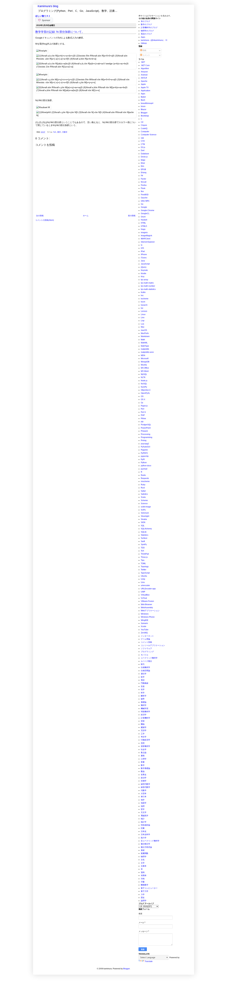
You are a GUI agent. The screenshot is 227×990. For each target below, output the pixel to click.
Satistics (144, 494)
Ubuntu (144, 576)
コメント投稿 (146, 642)
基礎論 (143, 702)
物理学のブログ (147, 31)
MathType (145, 346)
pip (142, 421)
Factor (143, 179)
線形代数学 (145, 787)
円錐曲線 (144, 683)
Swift (143, 541)
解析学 (143, 696)
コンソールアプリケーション (153, 645)
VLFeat (144, 598)
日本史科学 (145, 834)
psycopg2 (145, 444)
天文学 (143, 812)
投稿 (144, 50)
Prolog (143, 440)
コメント (146, 55)
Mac (142, 327)
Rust (143, 488)
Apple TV (145, 87)
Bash (143, 100)
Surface (144, 538)
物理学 (143, 857)
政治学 (143, 778)
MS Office (145, 368)
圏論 (143, 724)
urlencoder (145, 585)
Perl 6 (143, 412)
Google (144, 207)
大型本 (143, 793)
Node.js (144, 381)
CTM (143, 144)
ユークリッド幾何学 (149, 658)
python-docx (146, 466)
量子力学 (144, 891)
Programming (146, 437)
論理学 (143, 901)
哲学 (143, 809)
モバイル (144, 655)
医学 (143, 677)
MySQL (144, 374)
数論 (143, 771)
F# (142, 176)
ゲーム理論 (145, 639)
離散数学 (144, 885)
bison (143, 106)
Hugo (143, 229)
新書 (143, 762)
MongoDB (145, 362)
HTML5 (144, 226)
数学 (59, 132)
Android (144, 75)
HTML (143, 223)
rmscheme (145, 481)
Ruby (143, 485)
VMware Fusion (147, 601)
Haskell (144, 220)
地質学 (143, 803)
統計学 (143, 822)
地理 (143, 806)
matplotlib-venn (147, 352)
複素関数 (144, 853)
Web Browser (146, 604)
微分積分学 (145, 844)
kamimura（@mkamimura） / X (154, 40)
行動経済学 (145, 740)
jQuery (143, 267)
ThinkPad (145, 554)
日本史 (143, 831)
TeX (55, 132)
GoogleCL (145, 213)
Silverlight (145, 516)
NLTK (143, 377)
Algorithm (145, 68)
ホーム (85, 216)
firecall (143, 182)
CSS (143, 141)
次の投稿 (40, 216)
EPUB (143, 169)
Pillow (143, 418)
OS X (143, 399)
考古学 (143, 737)
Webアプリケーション (150, 611)
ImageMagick (146, 236)
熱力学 (143, 838)
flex (142, 191)
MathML (144, 343)
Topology (145, 566)
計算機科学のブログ (149, 27)
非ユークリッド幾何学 (150, 841)
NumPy (144, 387)
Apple (143, 84)
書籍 (143, 756)
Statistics (144, 535)
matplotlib (145, 349)
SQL (143, 526)
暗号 (143, 664)
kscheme (144, 299)
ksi (142, 308)
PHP (143, 415)
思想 (143, 743)
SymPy (144, 544)
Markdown (145, 336)
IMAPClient (145, 239)
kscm (143, 302)
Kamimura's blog (48, 6)
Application (145, 91)
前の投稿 (131, 216)
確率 (143, 699)
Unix (143, 582)
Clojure (144, 125)
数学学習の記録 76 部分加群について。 (59, 31)
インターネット (147, 636)
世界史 (143, 775)
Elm (142, 166)
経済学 (143, 715)
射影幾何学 (145, 746)
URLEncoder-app (148, 589)
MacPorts (145, 333)
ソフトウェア (146, 648)
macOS (144, 330)
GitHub (144, 43)
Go (142, 204)
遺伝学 (143, 674)
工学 (143, 734)
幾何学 (143, 705)
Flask (143, 188)
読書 (143, 828)
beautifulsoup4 (147, 103)
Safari (143, 491)
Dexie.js (144, 157)
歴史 (143, 897)
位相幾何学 (145, 667)
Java (143, 261)
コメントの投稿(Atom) (44, 220)
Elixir (143, 163)
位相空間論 (145, 671)
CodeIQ (144, 128)
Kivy (142, 276)
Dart (142, 150)
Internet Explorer (148, 242)
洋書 (143, 882)
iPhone (144, 254)
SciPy (143, 510)
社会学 (143, 749)
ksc (142, 295)
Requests (145, 478)
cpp (142, 138)
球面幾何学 (145, 711)
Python (144, 462)
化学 (143, 689)
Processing (145, 434)
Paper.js (144, 406)
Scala (143, 497)
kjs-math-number (148, 286)
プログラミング (147, 652)
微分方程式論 (146, 847)
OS (142, 396)
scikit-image (146, 507)
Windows (145, 614)
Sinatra (144, 519)
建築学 (143, 727)
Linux (143, 314)
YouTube (144, 630)
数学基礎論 (145, 768)
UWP (143, 592)
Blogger (144, 113)
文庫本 (143, 866)
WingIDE (144, 620)
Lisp (142, 321)
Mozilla (144, 365)
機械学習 (144, 708)
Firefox (144, 185)
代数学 (64, 132)
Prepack (144, 431)
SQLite (144, 532)
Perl (142, 409)
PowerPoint (146, 428)
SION (143, 522)
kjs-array (144, 280)
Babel (143, 97)
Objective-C (146, 390)
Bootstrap (145, 116)
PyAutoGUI (145, 447)
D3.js (143, 147)
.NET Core (145, 65)
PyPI (143, 459)
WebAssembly (147, 607)
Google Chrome (147, 210)
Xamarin (144, 623)
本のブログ (145, 21)
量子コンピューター (149, 888)
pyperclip (145, 456)
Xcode (143, 626)
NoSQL (144, 384)
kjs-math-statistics (148, 289)
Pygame (144, 450)
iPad (143, 251)
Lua (142, 324)
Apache (144, 81)
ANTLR (144, 78)
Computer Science (148, 135)
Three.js (144, 557)
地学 (143, 800)
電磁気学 (144, 816)
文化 (143, 860)
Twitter (143, 570)
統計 (143, 819)
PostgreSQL (146, 425)
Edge (143, 160)
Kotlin (143, 292)
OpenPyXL (145, 393)
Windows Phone (148, 617)
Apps (143, 37)
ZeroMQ (144, 633)
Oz (142, 403)
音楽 (143, 686)
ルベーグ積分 (146, 661)
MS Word (145, 371)
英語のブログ (146, 34)
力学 (143, 894)
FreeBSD (145, 195)
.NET (143, 62)
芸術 (143, 721)
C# (142, 122)
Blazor (143, 109)
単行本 (143, 797)
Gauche (144, 198)
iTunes (144, 258)
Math (143, 340)
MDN (143, 355)
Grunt (143, 217)
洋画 (143, 879)
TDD (143, 548)
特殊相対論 (145, 825)
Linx (142, 317)
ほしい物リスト (42, 16)
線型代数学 (145, 784)
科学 (143, 693)
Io (141, 245)
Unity (143, 579)
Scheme (144, 500)
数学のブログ (146, 24)
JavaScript (145, 264)
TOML (143, 563)
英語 (143, 680)
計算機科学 (145, 718)
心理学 (143, 759)
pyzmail (144, 469)
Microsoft (144, 358)
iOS (142, 248)
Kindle (143, 273)
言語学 (143, 730)
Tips (142, 560)
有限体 (143, 875)
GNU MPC (145, 201)
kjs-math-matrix (147, 283)
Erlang (143, 172)
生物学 (143, 781)
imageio (144, 232)
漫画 (143, 872)
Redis (143, 475)
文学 (143, 863)
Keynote (144, 270)
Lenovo (144, 311)
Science (144, 503)
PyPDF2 (144, 453)
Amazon (144, 72)
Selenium (145, 513)
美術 (143, 850)
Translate (149, 961)
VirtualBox (145, 595)
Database (145, 154)
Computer (145, 131)
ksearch (144, 305)
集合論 (143, 752)
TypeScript (145, 573)
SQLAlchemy (146, 529)
